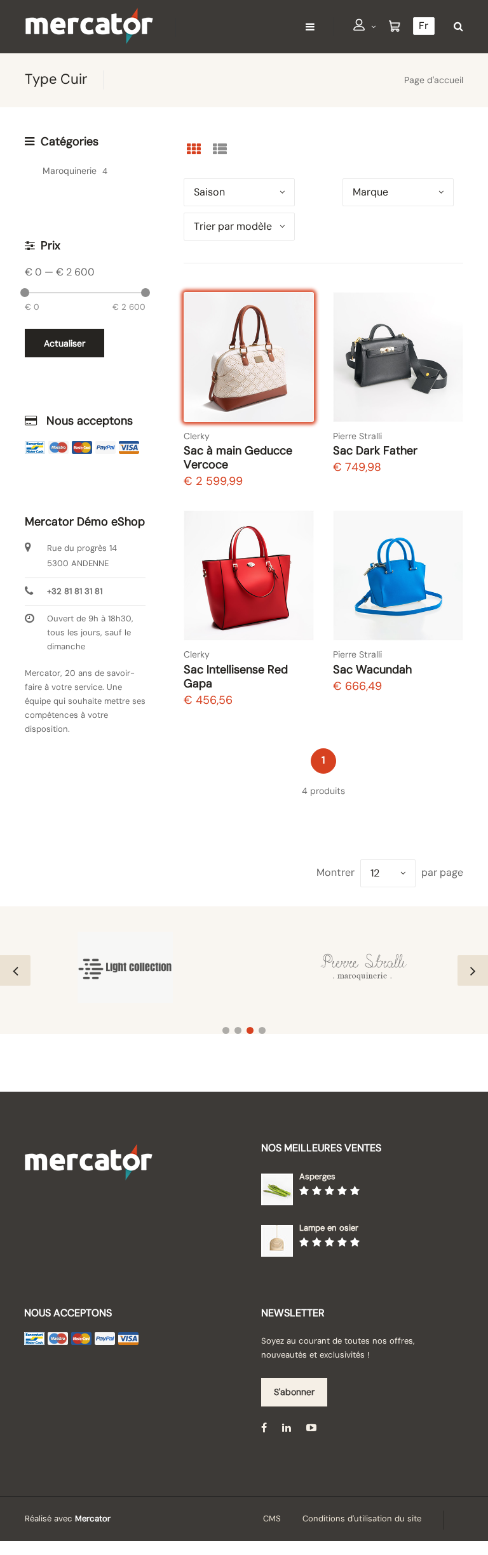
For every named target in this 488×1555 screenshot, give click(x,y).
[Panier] (394, 26)
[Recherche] (455, 26)
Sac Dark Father (375, 450)
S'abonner (294, 1392)
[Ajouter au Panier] (292, 400)
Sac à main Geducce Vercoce (238, 457)
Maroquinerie (70, 170)
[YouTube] (311, 1427)
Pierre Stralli (357, 436)
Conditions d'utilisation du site (361, 1518)
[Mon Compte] (364, 27)
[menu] (310, 26)
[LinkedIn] (286, 1427)
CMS (272, 1518)
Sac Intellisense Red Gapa (236, 676)
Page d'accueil (433, 80)
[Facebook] (264, 1427)
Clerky (197, 436)
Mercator (93, 1518)
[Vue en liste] (220, 149)
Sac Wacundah (372, 669)
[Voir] (293, 367)
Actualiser (64, 343)
